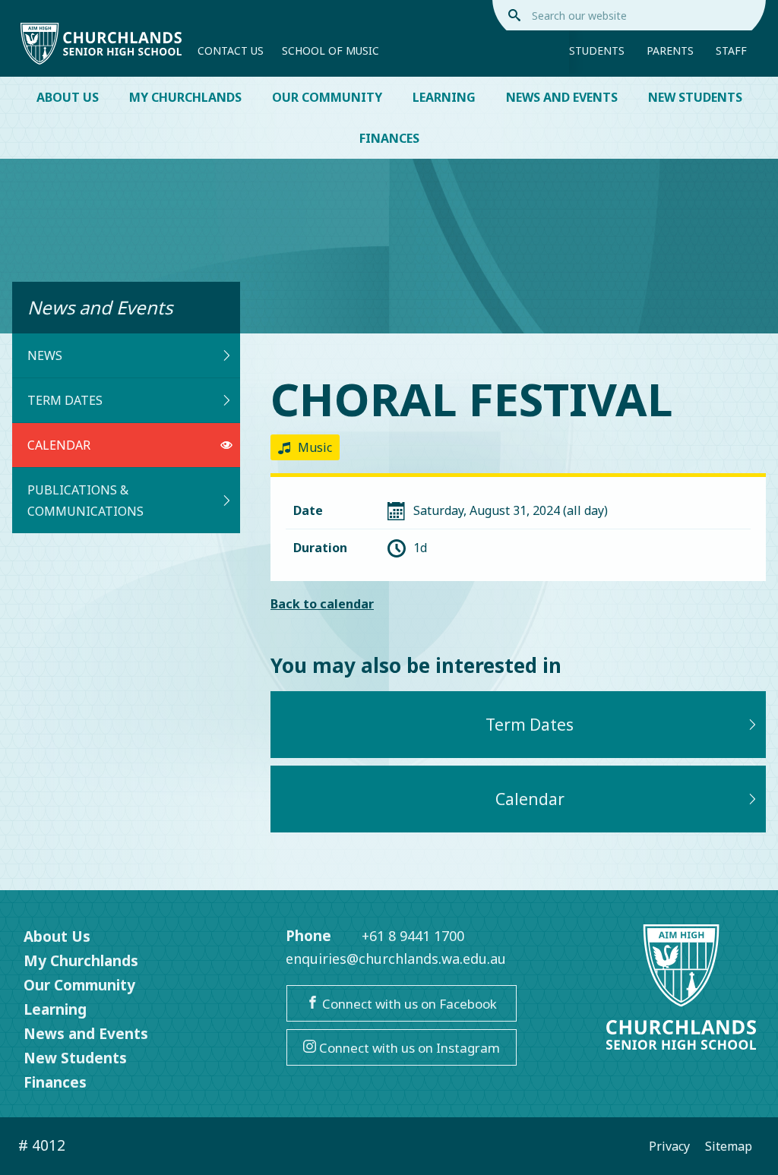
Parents (670, 50)
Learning (444, 97)
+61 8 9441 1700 (413, 936)
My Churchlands (185, 97)
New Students (695, 97)
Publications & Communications (85, 501)
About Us (67, 97)
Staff (731, 50)
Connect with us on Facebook (408, 1003)
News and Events (562, 97)
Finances (389, 138)
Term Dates (65, 400)
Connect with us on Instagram (408, 1048)
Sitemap (728, 1146)
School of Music (330, 50)
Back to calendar (322, 603)
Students (597, 50)
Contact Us (231, 50)
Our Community (327, 97)
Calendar (58, 445)
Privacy (669, 1146)
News (44, 355)
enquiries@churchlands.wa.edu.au (396, 958)
